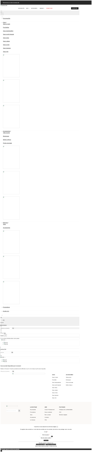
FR (7, 342)
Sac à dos (41, 72)
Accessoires (6, 227)
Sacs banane (7, 48)
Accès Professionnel (49, 409)
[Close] (2, 14)
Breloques (6, 136)
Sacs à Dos (55, 392)
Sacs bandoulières (56, 382)
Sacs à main (6, 24)
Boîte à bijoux (7, 139)
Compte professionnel (50, 444)
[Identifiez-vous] (1, 330)
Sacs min (5, 51)
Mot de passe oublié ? (46, 437)
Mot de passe (45, 434)
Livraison (47, 417)
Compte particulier (40, 444)
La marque (32, 420)
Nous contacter (48, 412)
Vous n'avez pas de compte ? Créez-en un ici (46, 446)
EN (3, 320)
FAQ (46, 420)
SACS (53, 374)
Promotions (33, 412)
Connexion (4, 325)
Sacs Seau (54, 387)
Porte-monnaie (7, 143)
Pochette (41, 97)
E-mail (45, 431)
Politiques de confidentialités (65, 409)
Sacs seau (6, 38)
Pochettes (6, 27)
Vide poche (6, 132)
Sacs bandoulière (8, 31)
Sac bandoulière (41, 122)
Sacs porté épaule (8, 34)
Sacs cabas (6, 41)
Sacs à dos (6, 44)
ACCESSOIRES (69, 374)
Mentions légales (63, 414)
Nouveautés (33, 409)
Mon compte (48, 414)
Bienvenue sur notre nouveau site (11, 2)
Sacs (4, 224)
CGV (60, 412)
